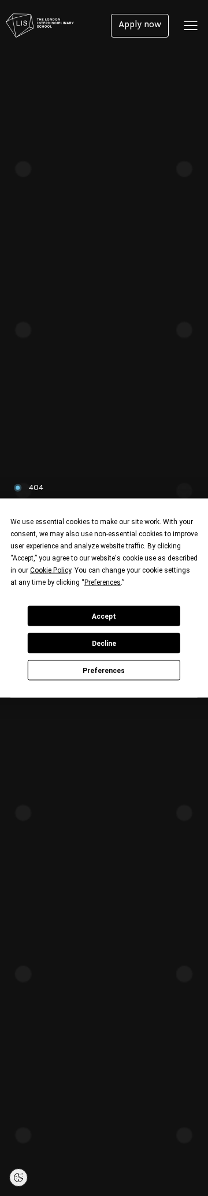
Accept (104, 616)
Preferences (104, 670)
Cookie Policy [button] (50, 570)
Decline (104, 643)
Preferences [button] (102, 582)
